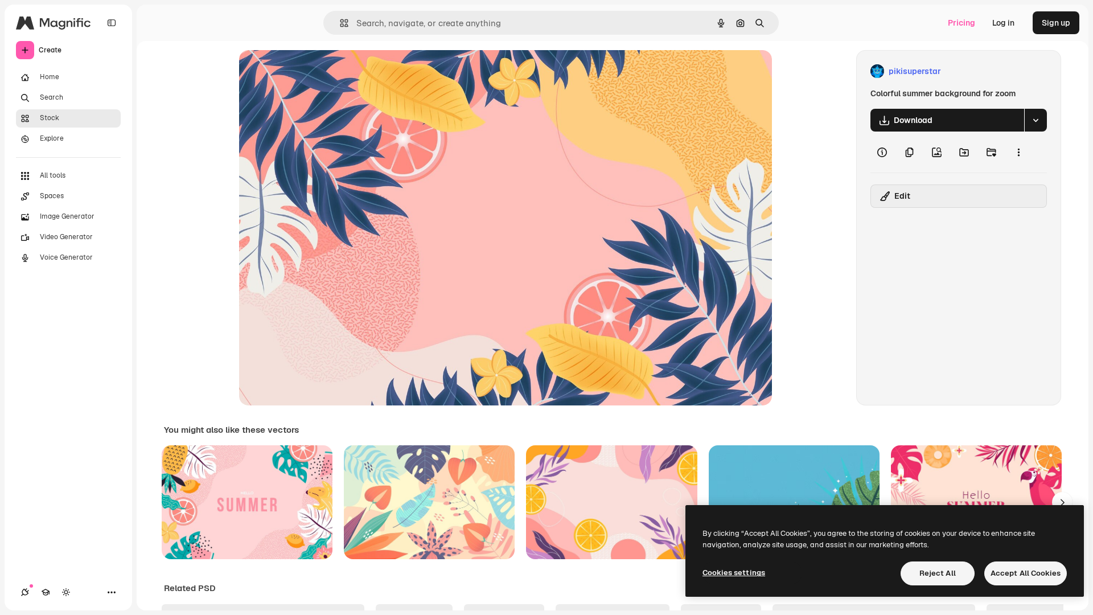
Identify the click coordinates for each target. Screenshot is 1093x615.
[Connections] (25, 592)
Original (312, 71)
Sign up (1056, 23)
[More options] (1018, 152)
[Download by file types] (1035, 120)
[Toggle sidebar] (111, 23)
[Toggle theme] (66, 592)
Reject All (937, 573)
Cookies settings (733, 572)
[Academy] (45, 592)
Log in (1003, 23)
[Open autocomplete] (339, 23)
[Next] (1062, 502)
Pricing (961, 23)
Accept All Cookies (1026, 573)
